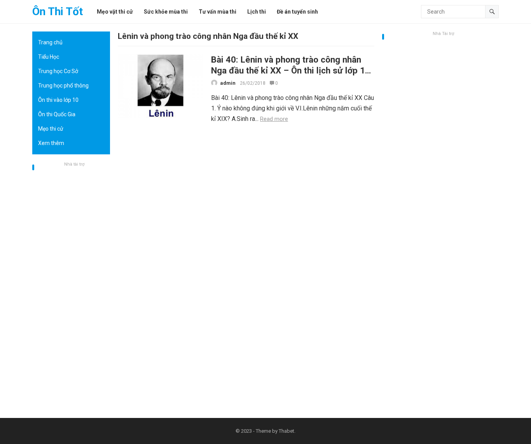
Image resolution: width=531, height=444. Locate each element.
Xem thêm (51, 143)
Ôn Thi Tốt (57, 11)
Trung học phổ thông (63, 85)
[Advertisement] (71, 285)
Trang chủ (50, 42)
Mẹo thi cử (50, 129)
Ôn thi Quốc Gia (56, 114)
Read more (274, 118)
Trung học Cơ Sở (58, 71)
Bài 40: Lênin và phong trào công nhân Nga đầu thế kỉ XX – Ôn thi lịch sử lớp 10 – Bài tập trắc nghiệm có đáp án (290, 70)
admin (228, 83)
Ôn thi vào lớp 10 (58, 100)
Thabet (286, 431)
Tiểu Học (48, 57)
